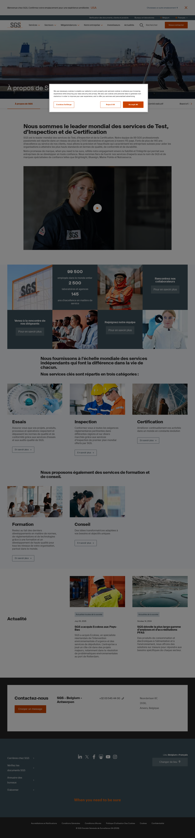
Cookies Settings (64, 104)
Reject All (110, 104)
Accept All (133, 104)
